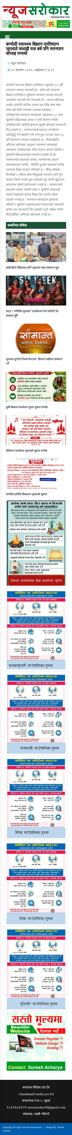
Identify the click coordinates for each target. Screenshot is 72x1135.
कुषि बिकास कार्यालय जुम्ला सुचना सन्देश (27, 407)
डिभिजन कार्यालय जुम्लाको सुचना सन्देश (26, 450)
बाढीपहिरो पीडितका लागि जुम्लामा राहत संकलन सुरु (32, 267)
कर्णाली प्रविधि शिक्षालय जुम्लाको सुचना (26, 494)
